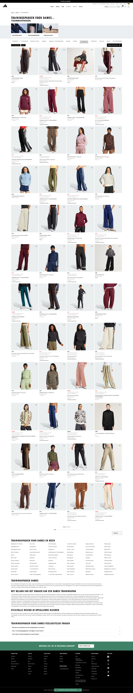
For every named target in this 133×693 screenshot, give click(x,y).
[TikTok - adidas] (114, 672)
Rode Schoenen (71, 563)
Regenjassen (70, 557)
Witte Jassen (107, 546)
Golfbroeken (33, 555)
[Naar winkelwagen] (128, 6)
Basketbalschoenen (16, 549)
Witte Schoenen (108, 552)
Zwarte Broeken (108, 560)
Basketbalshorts (15, 546)
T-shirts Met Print (34, 569)
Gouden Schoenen (34, 566)
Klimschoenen (51, 569)
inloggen (125, 3)
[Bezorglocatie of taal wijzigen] (128, 4)
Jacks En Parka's (52, 557)
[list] (66, 41)
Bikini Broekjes (15, 552)
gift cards (112, 3)
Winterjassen (107, 544)
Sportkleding (70, 552)
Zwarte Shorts (107, 563)
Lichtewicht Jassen (71, 544)
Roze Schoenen (70, 571)
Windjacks (88, 571)
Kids (63, 6)
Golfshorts (32, 560)
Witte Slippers (107, 555)
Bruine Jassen (14, 574)
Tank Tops (88, 563)
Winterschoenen (90, 574)
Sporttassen (70, 555)
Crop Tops (32, 544)
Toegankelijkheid (85, 690)
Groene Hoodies (52, 544)
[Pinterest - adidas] (114, 668)
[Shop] (5, 6)
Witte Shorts (107, 549)
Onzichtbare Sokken (53, 555)
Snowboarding (89, 555)
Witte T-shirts (107, 557)
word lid (117, 3)
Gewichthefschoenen (35, 552)
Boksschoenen (14, 566)
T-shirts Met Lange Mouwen (55, 574)
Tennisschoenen (90, 560)
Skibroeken (14, 571)
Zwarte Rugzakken (108, 566)
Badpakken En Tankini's (17, 544)
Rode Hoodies (70, 560)
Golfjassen (32, 557)
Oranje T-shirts (70, 549)
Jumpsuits (51, 566)
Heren (52, 6)
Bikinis (12, 555)
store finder (94, 3)
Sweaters (88, 557)
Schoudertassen (90, 549)
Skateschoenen (89, 552)
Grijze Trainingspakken (35, 574)
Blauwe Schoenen (15, 563)
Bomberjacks (14, 569)
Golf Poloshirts (33, 563)
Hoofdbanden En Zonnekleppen (56, 552)
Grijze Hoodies (33, 571)
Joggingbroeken (52, 563)
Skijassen (50, 560)
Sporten (75, 6)
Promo (80, 6)
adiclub (121, 3)
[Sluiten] (55, 690)
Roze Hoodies (70, 566)
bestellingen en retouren (105, 3)
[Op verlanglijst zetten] (36, 50)
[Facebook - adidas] (114, 657)
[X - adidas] (114, 664)
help (98, 3)
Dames (57, 6)
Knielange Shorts (52, 571)
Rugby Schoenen (90, 544)
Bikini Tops (13, 557)
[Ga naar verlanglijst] (125, 6)
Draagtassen (33, 546)
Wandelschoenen (90, 566)
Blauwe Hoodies (15, 560)
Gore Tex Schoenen (90, 546)
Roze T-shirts (70, 574)
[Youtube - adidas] (114, 676)
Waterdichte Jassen (90, 569)
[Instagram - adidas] (114, 661)
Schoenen (68, 6)
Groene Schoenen (52, 546)
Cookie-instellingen (48, 690)
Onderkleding (70, 546)
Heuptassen (51, 549)
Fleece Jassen (33, 549)
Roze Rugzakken (71, 569)
